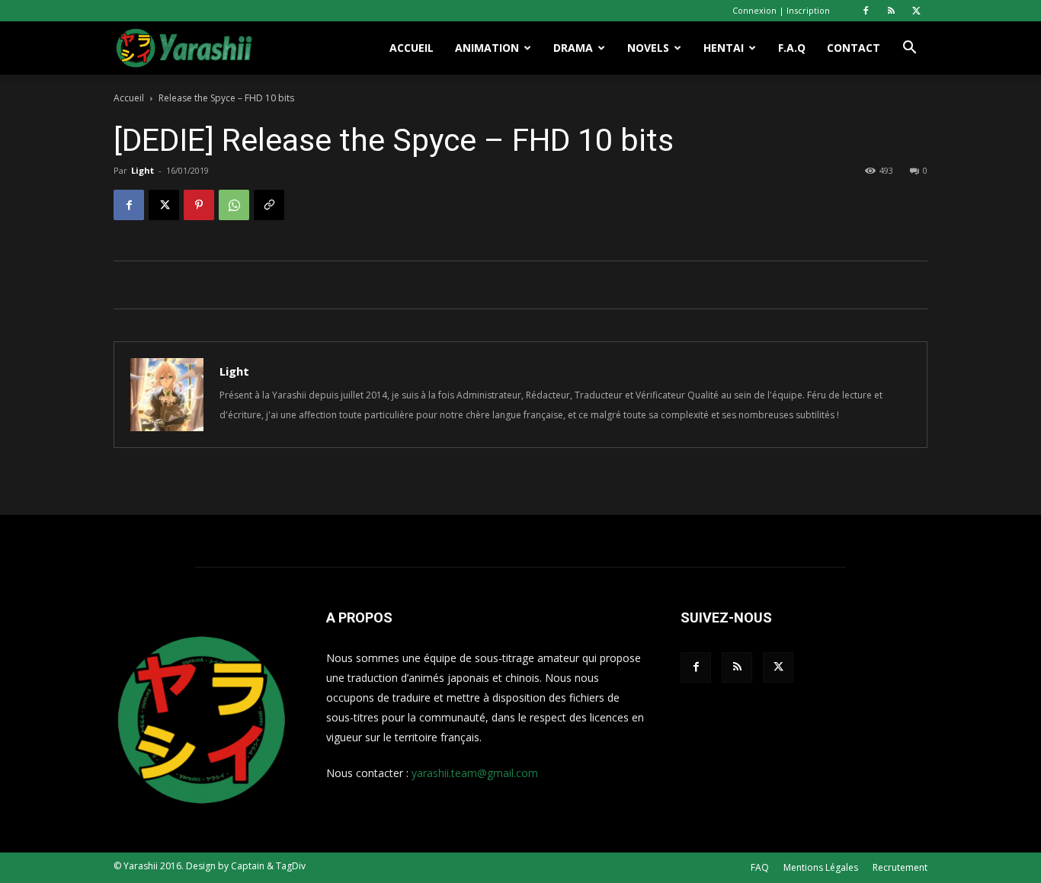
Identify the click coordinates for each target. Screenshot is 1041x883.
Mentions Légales (820, 867)
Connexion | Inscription (781, 10)
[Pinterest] (199, 205)
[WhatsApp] (234, 205)
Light (142, 170)
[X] (916, 10)
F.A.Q (792, 47)
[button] (909, 49)
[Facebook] (865, 10)
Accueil (411, 47)
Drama (573, 47)
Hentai (723, 47)
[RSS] (890, 10)
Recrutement (900, 867)
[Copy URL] (269, 205)
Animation (487, 47)
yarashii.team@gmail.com (475, 773)
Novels (648, 47)
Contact (853, 47)
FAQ (760, 867)
